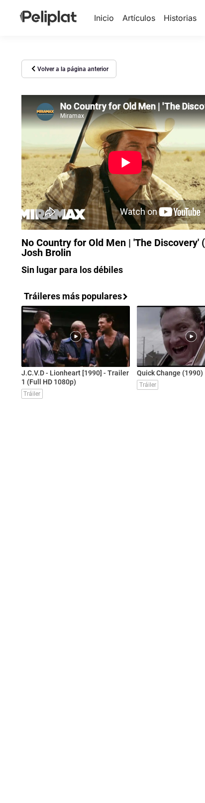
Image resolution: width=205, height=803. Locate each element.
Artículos (138, 18)
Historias (180, 18)
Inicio (104, 18)
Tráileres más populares (73, 296)
